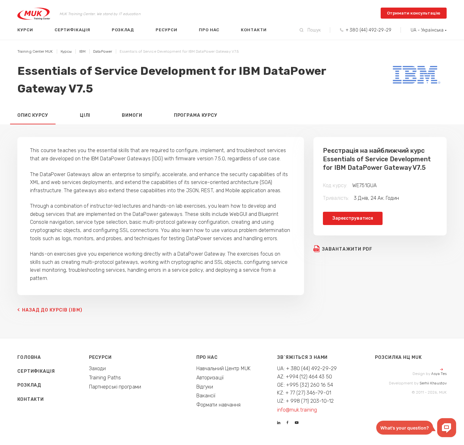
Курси (25, 30)
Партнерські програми (115, 387)
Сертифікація (72, 30)
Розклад (123, 30)
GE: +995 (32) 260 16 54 (305, 385)
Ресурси (166, 30)
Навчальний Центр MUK (223, 368)
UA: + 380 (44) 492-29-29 (307, 368)
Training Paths (105, 378)
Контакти (253, 30)
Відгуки (204, 387)
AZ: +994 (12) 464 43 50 (304, 377)
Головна (29, 357)
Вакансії (206, 396)
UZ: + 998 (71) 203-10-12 (305, 401)
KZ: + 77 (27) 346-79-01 (304, 393)
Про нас (209, 30)
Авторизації (210, 378)
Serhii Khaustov (433, 383)
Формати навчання (218, 405)
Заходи (97, 368)
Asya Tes (439, 373)
